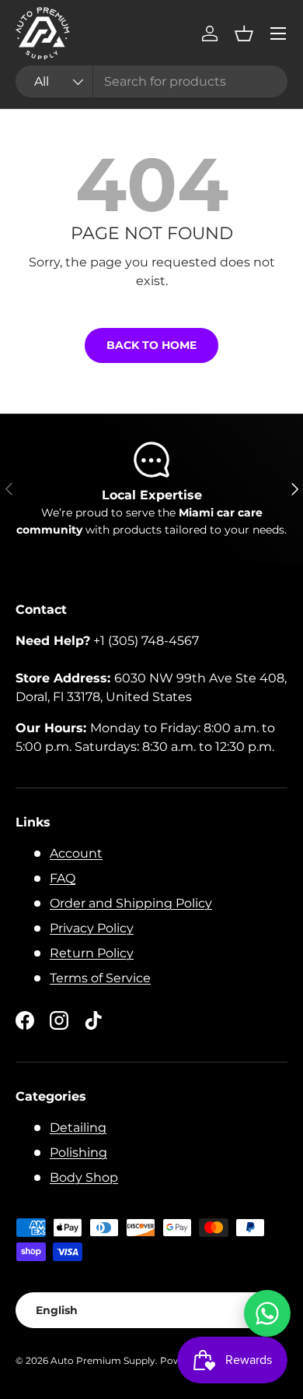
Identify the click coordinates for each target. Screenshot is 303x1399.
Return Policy (92, 953)
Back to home (151, 345)
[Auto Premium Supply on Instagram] (59, 1020)
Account (76, 853)
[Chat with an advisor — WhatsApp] (267, 1313)
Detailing (78, 1127)
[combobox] (151, 81)
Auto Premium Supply (102, 1360)
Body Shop (84, 1177)
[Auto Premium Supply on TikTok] (93, 1020)
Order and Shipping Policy (131, 903)
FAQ (62, 878)
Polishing (78, 1152)
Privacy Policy (92, 928)
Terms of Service (100, 978)
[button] (244, 33)
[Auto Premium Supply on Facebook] (25, 1020)
